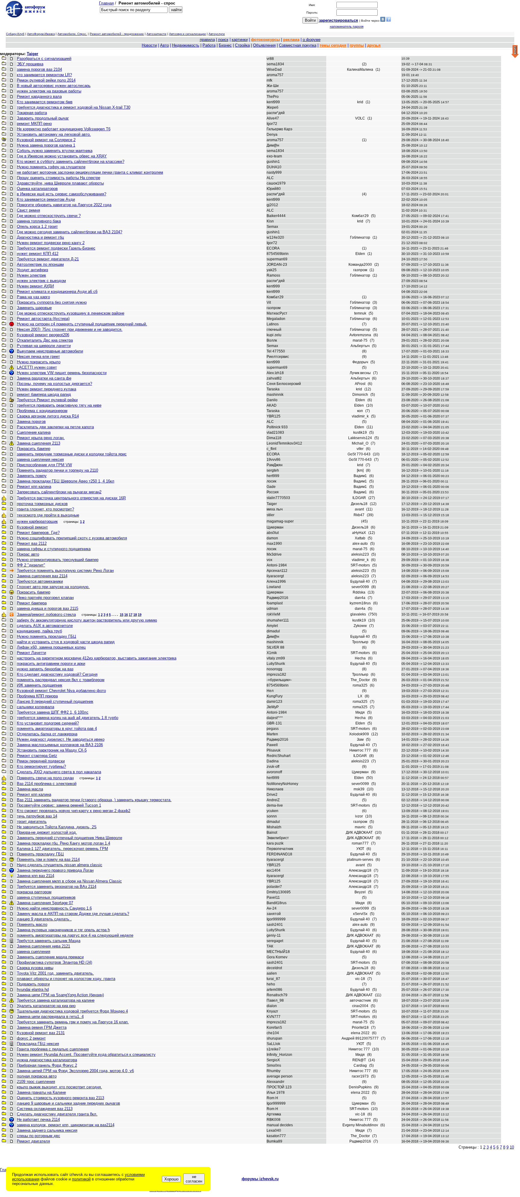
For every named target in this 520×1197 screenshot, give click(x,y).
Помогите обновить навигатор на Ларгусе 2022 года (64, 205)
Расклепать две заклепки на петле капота (55, 427)
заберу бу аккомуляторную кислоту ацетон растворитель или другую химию (87, 620)
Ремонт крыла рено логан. (41, 438)
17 (130, 614)
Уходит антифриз (32, 270)
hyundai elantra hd (33, 989)
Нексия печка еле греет (38, 356)
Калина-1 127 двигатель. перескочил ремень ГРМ (62, 848)
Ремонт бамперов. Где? (38, 532)
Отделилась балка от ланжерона (47, 734)
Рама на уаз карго (33, 297)
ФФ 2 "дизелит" (31, 565)
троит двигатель (32, 821)
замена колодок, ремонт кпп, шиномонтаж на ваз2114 (65, 1125)
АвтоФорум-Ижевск (41, 34)
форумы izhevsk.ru (260, 1179)
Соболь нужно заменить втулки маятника (54, 150)
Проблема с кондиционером (42, 410)
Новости (149, 45)
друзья (374, 45)
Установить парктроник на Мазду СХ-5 (52, 750)
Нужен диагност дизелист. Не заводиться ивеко (60, 739)
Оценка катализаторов (37, 188)
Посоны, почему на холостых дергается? (54, 383)
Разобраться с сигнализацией (44, 58)
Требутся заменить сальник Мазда (48, 940)
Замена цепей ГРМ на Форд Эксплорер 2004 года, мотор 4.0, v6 (75, 1070)
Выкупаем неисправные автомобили (50, 351)
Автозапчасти (156, 34)
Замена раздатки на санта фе (44, 378)
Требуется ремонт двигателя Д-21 (48, 259)
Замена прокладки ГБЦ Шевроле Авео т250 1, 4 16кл (65, 481)
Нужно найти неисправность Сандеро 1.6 (54, 908)
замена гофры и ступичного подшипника (54, 549)
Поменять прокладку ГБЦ (40, 854)
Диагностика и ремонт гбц (40, 237)
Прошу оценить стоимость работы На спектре (58, 177)
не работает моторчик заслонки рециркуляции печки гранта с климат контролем (90, 172)
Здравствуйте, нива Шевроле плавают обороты (60, 183)
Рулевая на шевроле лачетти (44, 345)
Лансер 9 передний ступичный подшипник (55, 701)
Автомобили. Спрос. (72, 34)
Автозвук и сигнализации (187, 34)
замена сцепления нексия (40, 459)
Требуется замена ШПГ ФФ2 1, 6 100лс (52, 712)
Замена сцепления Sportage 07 (45, 903)
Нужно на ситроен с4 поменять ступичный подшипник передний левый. (82, 324)
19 (139, 614)
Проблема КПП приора (37, 696)
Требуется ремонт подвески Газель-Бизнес (56, 248)
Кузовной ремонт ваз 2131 (41, 1033)
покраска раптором (34, 892)
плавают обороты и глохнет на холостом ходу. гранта (66, 978)
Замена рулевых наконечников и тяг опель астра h (63, 930)
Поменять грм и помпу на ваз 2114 (48, 859)
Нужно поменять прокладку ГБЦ (46, 636)
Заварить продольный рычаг (43, 118)
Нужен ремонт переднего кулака (46, 389)
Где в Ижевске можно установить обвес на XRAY (62, 156)
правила (207, 39)
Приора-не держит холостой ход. (47, 832)
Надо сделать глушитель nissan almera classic (59, 865)
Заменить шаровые (34, 307)
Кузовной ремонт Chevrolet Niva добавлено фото (61, 690)
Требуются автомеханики (40, 581)
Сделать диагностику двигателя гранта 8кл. (57, 1114)
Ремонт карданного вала (39, 96)
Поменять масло (32, 924)
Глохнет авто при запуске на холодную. (53, 587)
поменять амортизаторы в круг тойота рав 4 (57, 728)
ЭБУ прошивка (30, 64)
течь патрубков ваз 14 (37, 816)
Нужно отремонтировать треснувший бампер (57, 559)
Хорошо (171, 1179)
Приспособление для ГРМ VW (44, 465)
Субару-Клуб (15, 34)
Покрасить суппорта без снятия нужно (52, 302)
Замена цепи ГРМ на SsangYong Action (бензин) (60, 995)
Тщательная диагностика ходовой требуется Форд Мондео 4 (72, 1011)
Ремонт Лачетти (31, 652)
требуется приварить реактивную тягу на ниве (59, 405)
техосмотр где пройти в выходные (48, 515)
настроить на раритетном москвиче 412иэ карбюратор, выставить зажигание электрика (96, 658)
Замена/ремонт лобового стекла (46, 614)
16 (126, 614)
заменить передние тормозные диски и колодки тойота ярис (72, 454)
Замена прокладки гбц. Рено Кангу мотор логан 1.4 (63, 843)
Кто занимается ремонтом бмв (45, 102)
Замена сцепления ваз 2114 (42, 576)
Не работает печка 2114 (38, 1119)
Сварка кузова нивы (35, 968)
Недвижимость (185, 45)
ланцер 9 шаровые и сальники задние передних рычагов (68, 1103)
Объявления (264, 45)
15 (121, 614)
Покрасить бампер (33, 448)
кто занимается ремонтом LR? (44, 75)
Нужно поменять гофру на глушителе (51, 167)
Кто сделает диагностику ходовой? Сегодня (57, 674)
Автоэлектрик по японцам (40, 264)
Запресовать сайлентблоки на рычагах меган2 (59, 492)
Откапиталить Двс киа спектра (45, 340)
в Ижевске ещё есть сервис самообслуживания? (61, 194)
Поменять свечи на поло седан (45, 778)
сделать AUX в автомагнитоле (45, 625)
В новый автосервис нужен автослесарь (54, 85)
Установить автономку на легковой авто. (54, 134)
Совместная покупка (297, 45)
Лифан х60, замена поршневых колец (51, 647)
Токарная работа (32, 112)
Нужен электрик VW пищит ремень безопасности (62, 373)
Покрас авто (28, 554)
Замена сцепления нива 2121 (43, 946)
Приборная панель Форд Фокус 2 (47, 1065)
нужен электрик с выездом (41, 280)
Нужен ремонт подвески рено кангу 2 (51, 242)
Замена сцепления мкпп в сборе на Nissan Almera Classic (69, 881)
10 (512, 1147)
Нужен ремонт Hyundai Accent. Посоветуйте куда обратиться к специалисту (86, 1054)
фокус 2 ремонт (31, 1038)
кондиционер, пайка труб (39, 631)
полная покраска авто (37, 1076)
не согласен (194, 1178)
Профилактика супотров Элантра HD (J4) (54, 962)
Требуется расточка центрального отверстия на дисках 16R (71, 498)
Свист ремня (28, 210)
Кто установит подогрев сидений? (48, 723)
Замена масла (30, 789)
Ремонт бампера (32, 603)
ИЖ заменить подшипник (39, 685)
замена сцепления (33, 951)
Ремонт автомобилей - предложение (117, 34)
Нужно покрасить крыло (38, 362)
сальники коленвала (35, 707)
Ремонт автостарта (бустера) (43, 318)
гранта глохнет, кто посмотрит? (45, 509)
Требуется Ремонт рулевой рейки (47, 400)
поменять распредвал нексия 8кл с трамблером (60, 680)
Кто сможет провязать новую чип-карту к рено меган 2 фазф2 (73, 810)
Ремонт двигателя (33, 1141)
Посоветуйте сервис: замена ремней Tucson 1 (59, 805)
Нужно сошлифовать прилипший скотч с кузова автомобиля (72, 538)
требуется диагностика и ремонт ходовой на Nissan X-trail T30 (73, 107)
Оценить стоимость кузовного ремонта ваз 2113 (60, 1098)
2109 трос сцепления (36, 1081)
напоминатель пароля (347, 26)
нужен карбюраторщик (37, 521)
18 (135, 614)
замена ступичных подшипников (46, 897)
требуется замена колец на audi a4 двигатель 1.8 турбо (67, 717)
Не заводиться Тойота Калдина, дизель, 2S (57, 827)
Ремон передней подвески (41, 761)
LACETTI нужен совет (37, 367)
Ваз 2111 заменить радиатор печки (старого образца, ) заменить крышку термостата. (94, 800)
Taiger (32, 53)
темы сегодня (333, 45)
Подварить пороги (33, 984)
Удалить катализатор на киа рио (46, 1005)
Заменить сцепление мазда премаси (50, 957)
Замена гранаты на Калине (41, 1092)
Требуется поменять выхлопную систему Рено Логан (65, 570)
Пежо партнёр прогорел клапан (45, 597)
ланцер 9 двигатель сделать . (44, 919)
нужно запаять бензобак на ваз (45, 669)
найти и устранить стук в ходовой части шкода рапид (66, 642)
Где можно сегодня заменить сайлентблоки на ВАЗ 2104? (69, 232)
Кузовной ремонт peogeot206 (43, 335)
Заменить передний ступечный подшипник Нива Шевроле (69, 838)
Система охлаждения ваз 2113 (45, 1108)
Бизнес (225, 45)
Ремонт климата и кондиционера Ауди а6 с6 (57, 291)
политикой (81, 1179)
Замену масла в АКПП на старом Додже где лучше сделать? (73, 913)
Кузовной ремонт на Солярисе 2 (46, 140)
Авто (164, 45)
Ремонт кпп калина (34, 486)
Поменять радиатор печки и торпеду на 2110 (57, 470)
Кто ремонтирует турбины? (41, 766)
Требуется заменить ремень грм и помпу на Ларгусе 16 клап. (73, 1022)
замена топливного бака (39, 221)
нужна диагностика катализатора (47, 1060)
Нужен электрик (31, 275)
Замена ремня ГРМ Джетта (42, 1027)
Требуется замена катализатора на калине (55, 1000)
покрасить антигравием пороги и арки (51, 663)
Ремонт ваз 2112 (32, 543)
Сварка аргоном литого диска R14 (48, 416)
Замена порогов (31, 421)
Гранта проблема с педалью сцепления (53, 1049)
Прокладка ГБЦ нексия (38, 1043)
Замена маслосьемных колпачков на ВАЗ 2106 (60, 745)
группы (357, 45)
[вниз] (515, 52)
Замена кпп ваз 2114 (35, 875)
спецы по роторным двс (38, 1135)
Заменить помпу (32, 475)
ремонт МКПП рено (34, 123)
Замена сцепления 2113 (38, 443)
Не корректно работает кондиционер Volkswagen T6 (63, 129)
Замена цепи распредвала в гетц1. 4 (50, 1016)
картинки (240, 39)
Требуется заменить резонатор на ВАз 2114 (56, 886)
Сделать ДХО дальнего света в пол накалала (59, 772)
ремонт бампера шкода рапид (44, 394)
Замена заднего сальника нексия (47, 1130)
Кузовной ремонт (32, 527)
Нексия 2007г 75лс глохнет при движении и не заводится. (69, 329)
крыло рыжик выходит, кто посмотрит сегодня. (59, 1087)
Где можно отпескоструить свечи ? (49, 215)
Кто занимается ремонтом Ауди (46, 199)
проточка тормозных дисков (42, 503)
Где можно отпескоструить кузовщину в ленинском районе (70, 313)
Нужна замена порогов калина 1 (46, 145)
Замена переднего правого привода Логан (55, 870)
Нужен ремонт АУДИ (35, 286)
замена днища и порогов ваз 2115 (47, 608)
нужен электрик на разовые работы (49, 91)
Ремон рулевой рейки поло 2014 (46, 80)
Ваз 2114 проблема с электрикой (46, 783)
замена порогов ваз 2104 (39, 69)
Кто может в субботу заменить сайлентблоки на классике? (70, 161)
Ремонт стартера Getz (37, 755)
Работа (209, 45)
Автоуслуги (217, 34)
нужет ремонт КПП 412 (37, 253)
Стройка (242, 45)
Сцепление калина (34, 432)
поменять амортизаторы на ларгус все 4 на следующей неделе (75, 935)
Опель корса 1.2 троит (37, 226)
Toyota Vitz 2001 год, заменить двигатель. (55, 973)
